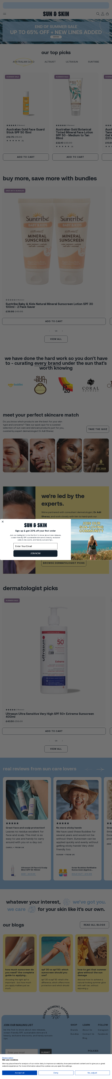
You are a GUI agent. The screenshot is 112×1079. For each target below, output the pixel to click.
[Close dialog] (3, 522)
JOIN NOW (35, 553)
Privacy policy (7, 1058)
